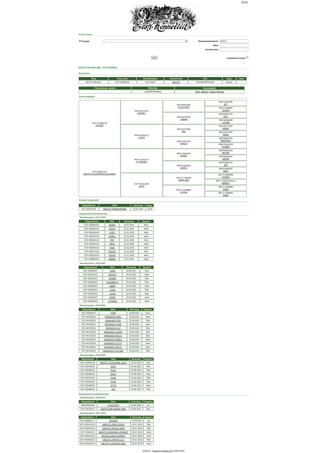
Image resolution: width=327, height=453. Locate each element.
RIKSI (112, 244)
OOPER (226, 177)
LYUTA (142, 137)
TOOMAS (112, 301)
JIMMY (112, 286)
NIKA (225, 171)
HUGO (112, 229)
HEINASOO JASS (113, 324)
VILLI (225, 116)
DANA (226, 134)
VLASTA (226, 110)
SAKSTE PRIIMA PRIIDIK (114, 209)
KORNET (141, 113)
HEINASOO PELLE (113, 347)
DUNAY (183, 156)
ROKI (112, 248)
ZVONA (183, 192)
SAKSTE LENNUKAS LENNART (113, 432)
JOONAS (113, 421)
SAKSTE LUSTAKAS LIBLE (113, 443)
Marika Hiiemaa (217, 92)
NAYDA (225, 159)
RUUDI (112, 255)
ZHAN (226, 189)
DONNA (112, 278)
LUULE (112, 293)
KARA (225, 195)
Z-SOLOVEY (184, 107)
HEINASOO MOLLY (113, 336)
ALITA (141, 186)
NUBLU (112, 236)
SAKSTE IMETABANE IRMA (113, 409)
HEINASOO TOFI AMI (113, 351)
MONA (112, 225)
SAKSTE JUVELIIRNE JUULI (113, 363)
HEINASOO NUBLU (113, 339)
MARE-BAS (183, 180)
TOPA (113, 313)
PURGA (183, 144)
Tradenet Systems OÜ (162, 451)
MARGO (226, 183)
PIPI (112, 240)
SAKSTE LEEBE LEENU (113, 424)
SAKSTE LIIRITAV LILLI (113, 440)
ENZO (113, 374)
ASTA (113, 366)
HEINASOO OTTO (113, 343)
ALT (225, 104)
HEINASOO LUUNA (113, 332)
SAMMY (112, 259)
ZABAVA (184, 119)
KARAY (225, 128)
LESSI (112, 271)
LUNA (112, 290)
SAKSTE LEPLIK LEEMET (113, 436)
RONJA (112, 251)
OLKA (113, 382)
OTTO (113, 385)
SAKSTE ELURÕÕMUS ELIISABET (99, 174)
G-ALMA (226, 122)
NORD (112, 297)
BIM (183, 131)
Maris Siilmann (202, 92)
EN (243, 2)
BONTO (112, 274)
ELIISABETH (112, 282)
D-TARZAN (141, 162)
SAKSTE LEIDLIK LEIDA (113, 428)
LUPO (112, 232)
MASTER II (226, 140)
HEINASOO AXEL (113, 317)
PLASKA (226, 147)
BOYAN (225, 153)
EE (246, 2)
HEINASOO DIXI (113, 320)
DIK (225, 165)
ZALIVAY (100, 125)
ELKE (113, 370)
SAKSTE (176, 82)
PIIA (113, 389)
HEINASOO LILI (113, 328)
